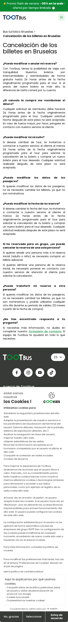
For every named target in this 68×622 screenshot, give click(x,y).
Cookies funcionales (18, 597)
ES (56, 357)
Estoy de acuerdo (57, 616)
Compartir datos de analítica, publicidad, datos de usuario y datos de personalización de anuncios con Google (33, 590)
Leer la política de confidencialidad (23, 571)
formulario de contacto (45, 331)
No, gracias (11, 616)
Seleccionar (34, 616)
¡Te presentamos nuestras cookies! (26, 600)
